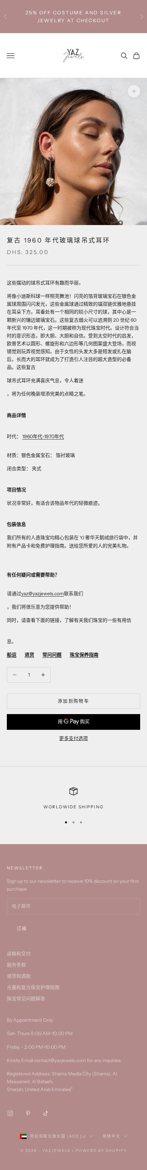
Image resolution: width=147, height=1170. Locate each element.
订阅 (22, 928)
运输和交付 (19, 953)
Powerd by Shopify (101, 1150)
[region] (73, 798)
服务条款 (16, 965)
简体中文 (111, 1136)
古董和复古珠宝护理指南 (33, 987)
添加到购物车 (73, 701)
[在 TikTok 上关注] (45, 1113)
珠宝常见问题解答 (26, 998)
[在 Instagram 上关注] (10, 1113)
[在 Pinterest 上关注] (28, 1113)
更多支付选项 (73, 738)
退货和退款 (19, 976)
